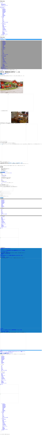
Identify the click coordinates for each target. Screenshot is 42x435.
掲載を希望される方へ (3, 4)
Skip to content (1, 2)
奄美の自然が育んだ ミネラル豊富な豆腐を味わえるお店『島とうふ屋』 (11, 255)
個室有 (2, 218)
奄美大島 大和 (4, 15)
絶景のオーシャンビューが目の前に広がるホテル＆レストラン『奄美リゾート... (12, 351)
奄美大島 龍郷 (4, 44)
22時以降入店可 (4, 29)
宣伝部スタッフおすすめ (5, 66)
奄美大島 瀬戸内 (4, 11)
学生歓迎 (3, 32)
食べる (3, 17)
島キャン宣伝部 (3, 73)
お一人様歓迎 (2, 221)
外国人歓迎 (4, 33)
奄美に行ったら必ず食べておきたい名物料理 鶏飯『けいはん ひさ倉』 (11, 329)
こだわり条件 (2, 23)
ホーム (2, 3)
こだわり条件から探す (3, 55)
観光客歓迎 (2, 225)
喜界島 (3, 14)
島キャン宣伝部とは (3, 67)
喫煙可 (3, 57)
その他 (3, 21)
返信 (1, 179)
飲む (4, 251)
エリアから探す (3, 8)
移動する (3, 53)
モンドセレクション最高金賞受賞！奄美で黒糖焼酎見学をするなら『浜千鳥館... (12, 250)
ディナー (3, 30)
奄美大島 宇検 (4, 42)
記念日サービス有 (4, 26)
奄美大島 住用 (4, 9)
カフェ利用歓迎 (4, 56)
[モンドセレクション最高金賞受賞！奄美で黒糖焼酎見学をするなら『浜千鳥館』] (5, 248)
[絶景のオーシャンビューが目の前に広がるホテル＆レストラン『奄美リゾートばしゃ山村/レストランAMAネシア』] (13, 349)
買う (1, 210)
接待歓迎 (3, 59)
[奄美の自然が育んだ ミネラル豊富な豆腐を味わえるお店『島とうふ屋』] (5, 253)
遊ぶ (1, 214)
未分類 (3, 48)
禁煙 (1, 217)
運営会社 (2, 431)
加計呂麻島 (4, 47)
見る (6, 251)
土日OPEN (4, 60)
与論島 (3, 45)
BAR (1, 224)
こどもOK (4, 27)
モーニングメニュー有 (5, 63)
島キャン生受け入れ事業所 (5, 54)
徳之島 (2, 204)
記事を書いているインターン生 (4, 5)
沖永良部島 (4, 12)
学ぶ (7, 251)
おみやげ (3, 251)
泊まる (2, 211)
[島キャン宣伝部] (2, 7)
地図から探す (2, 34)
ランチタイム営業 (4, 62)
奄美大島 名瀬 (4, 41)
